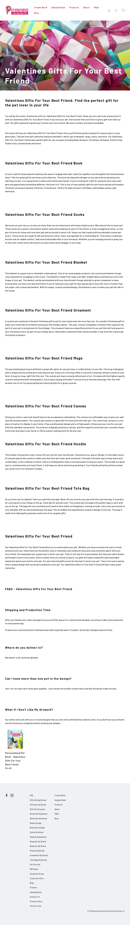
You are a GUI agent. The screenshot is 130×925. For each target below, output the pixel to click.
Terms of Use (35, 906)
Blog (36, 13)
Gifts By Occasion (37, 809)
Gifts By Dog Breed (38, 800)
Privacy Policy (36, 901)
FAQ (31, 795)
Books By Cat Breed (38, 818)
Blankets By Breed (38, 846)
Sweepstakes (36, 892)
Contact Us (35, 897)
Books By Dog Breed (38, 814)
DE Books (34, 869)
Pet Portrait (35, 864)
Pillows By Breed (37, 850)
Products (74, 7)
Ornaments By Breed (39, 855)
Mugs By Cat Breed (38, 841)
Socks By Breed (36, 832)
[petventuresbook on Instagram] (11, 795)
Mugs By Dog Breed (38, 837)
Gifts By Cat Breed (38, 804)
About (86, 7)
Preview (33, 887)
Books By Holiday (37, 827)
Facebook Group (37, 874)
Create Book (40, 7)
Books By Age (36, 823)
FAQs (96, 7)
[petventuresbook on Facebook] (6, 795)
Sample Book (58, 7)
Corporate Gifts (37, 878)
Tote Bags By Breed (38, 860)
